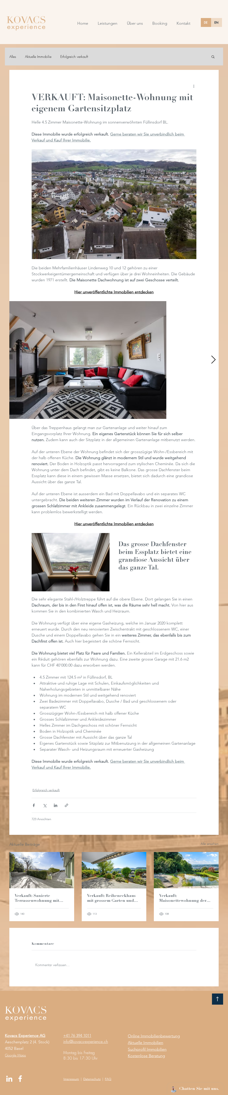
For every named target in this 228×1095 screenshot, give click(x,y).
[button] (213, 56)
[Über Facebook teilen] (34, 805)
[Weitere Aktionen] (193, 86)
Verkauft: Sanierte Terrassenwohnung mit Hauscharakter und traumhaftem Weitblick (37, 898)
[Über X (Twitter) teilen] (45, 805)
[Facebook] (20, 1078)
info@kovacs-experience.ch (85, 1041)
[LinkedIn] (9, 1078)
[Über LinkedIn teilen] (55, 805)
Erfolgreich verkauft (74, 56)
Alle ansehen (210, 844)
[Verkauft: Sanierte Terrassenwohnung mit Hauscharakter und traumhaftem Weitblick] (41, 870)
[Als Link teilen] (66, 805)
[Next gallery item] (213, 360)
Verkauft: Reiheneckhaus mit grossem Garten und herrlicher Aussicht (111, 898)
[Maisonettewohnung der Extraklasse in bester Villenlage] (186, 870)
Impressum (71, 1079)
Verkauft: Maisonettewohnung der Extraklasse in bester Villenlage (182, 898)
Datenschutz (92, 1079)
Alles (12, 56)
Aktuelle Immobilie (38, 56)
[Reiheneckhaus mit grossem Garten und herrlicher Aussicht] (114, 870)
